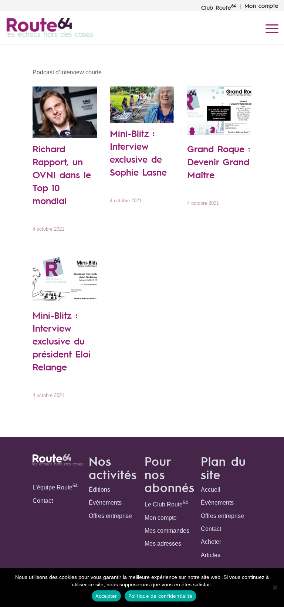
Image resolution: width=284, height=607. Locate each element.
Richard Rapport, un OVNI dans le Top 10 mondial (62, 174)
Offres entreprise (110, 516)
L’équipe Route (55, 487)
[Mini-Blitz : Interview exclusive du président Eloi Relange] (65, 279)
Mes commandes (167, 531)
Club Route (219, 7)
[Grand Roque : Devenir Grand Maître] (219, 112)
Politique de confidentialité (160, 596)
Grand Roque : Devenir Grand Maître (218, 161)
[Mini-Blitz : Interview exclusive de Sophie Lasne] (142, 105)
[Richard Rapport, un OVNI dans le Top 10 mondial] (65, 112)
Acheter (211, 542)
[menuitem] (219, 6)
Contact (43, 501)
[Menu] (268, 27)
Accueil (210, 489)
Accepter (106, 596)
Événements (105, 502)
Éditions (99, 489)
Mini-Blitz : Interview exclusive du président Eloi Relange (62, 341)
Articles (210, 555)
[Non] (274, 587)
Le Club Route (166, 504)
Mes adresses (163, 543)
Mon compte (161, 518)
